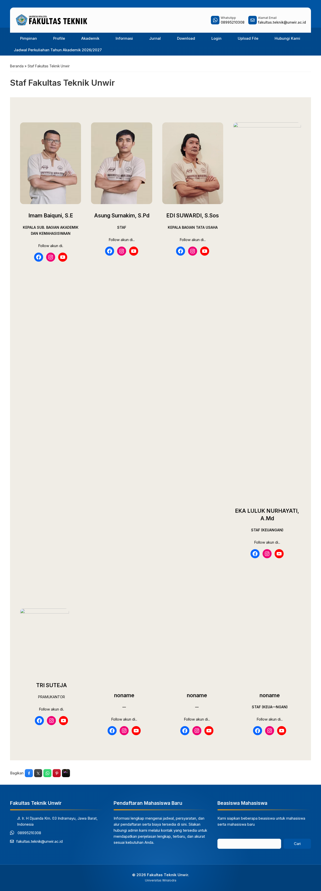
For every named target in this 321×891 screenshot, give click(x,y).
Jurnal (155, 38)
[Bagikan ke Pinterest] (57, 773)
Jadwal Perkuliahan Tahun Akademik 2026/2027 (58, 50)
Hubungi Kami (287, 38)
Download (186, 38)
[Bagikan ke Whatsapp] (47, 773)
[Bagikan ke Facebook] (29, 773)
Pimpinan (28, 38)
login (216, 38)
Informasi (124, 38)
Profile (59, 38)
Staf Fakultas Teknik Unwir (62, 83)
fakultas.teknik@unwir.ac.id (39, 841)
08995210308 (29, 832)
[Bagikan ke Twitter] (38, 773)
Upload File (248, 38)
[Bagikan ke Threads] (66, 773)
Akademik (90, 38)
